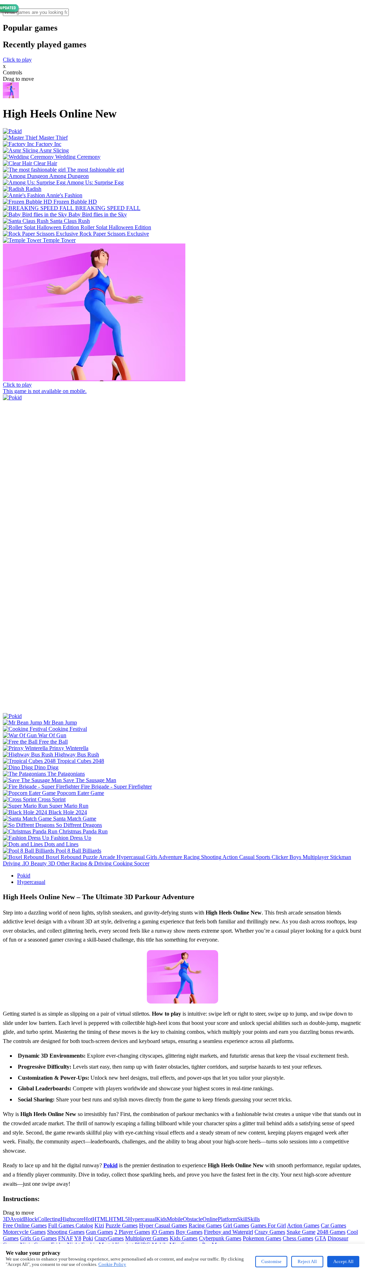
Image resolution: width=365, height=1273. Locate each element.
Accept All (343, 1261)
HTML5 (118, 1219)
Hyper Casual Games (163, 1225)
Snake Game (301, 1232)
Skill (242, 1219)
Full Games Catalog (70, 1225)
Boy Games (189, 1232)
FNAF (65, 1238)
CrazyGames (109, 1238)
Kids (161, 1219)
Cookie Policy (112, 1264)
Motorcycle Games (24, 1232)
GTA (320, 1238)
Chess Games (298, 1238)
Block (30, 1219)
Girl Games (236, 1225)
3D (6, 1219)
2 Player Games (132, 1232)
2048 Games (331, 1232)
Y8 (77, 1238)
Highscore (72, 1219)
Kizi (99, 1225)
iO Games (162, 1232)
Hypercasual (31, 882)
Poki (88, 1238)
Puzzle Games (122, 1225)
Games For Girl (268, 1225)
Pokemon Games (262, 1238)
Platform (227, 1219)
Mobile (175, 1219)
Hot (88, 1219)
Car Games (333, 1225)
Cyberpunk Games (220, 1238)
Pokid (23, 876)
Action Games (303, 1225)
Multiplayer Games (146, 1238)
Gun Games (99, 1232)
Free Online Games (25, 1225)
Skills (253, 1219)
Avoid (17, 1219)
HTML (100, 1219)
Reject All (307, 1261)
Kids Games (183, 1238)
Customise (271, 1261)
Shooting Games (65, 1232)
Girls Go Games (38, 1238)
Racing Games (205, 1225)
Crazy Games (270, 1232)
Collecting (49, 1219)
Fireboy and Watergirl (228, 1232)
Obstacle (192, 1219)
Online (210, 1219)
